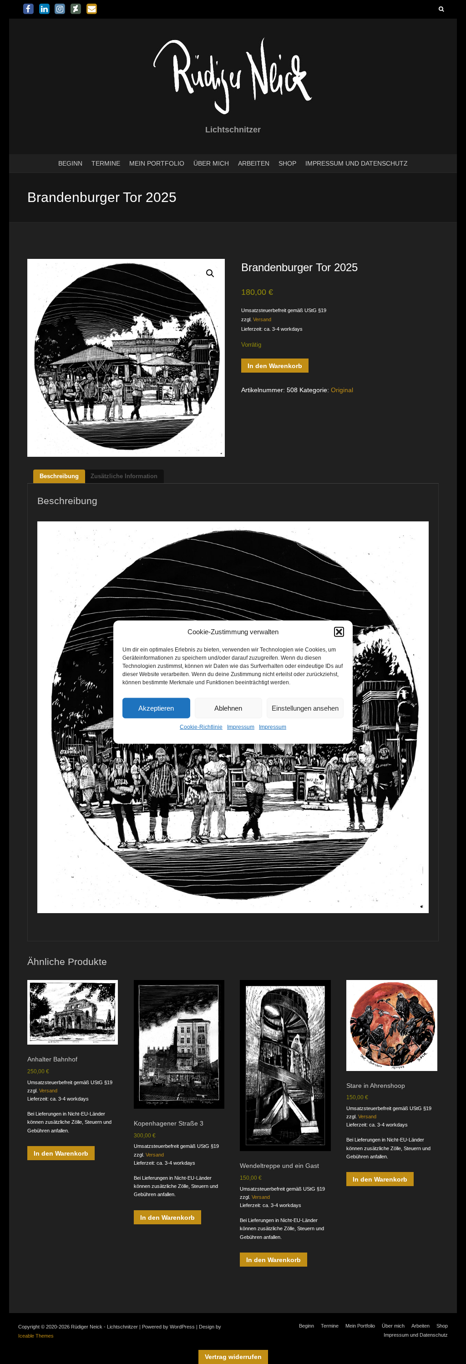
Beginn (70, 163)
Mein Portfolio (156, 163)
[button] (339, 632)
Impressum (240, 727)
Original (342, 390)
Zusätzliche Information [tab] (124, 476)
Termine (105, 163)
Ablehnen (228, 708)
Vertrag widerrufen (233, 1356)
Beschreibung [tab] (59, 476)
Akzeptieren (156, 708)
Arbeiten (253, 163)
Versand (262, 319)
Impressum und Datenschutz (356, 163)
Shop (287, 163)
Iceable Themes (36, 1336)
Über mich (211, 163)
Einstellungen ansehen (305, 708)
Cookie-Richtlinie (201, 727)
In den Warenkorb (275, 365)
